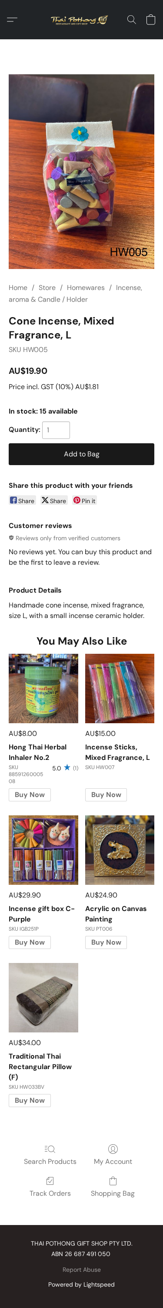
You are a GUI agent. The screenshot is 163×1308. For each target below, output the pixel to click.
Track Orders (50, 1193)
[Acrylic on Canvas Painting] (119, 850)
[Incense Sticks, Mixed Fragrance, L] (119, 688)
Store (47, 287)
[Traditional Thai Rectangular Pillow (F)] (43, 997)
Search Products (50, 1161)
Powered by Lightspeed (81, 1284)
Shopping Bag (113, 1193)
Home (18, 287)
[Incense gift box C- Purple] (43, 850)
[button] (81, 19)
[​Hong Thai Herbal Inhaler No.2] (43, 688)
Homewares (86, 287)
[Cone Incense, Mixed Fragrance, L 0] (81, 171)
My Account (113, 1161)
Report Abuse (82, 1269)
